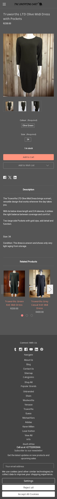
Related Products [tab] (28, 261)
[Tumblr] (15, 349)
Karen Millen (28, 426)
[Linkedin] (15, 177)
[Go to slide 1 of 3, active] (22, 315)
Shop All (29, 382)
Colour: (28, 120)
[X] (9, 177)
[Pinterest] (41, 349)
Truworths (28, 409)
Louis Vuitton (28, 431)
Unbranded (28, 391)
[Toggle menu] (4, 4)
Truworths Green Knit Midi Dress (14, 303)
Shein (28, 396)
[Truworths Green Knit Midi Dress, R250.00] (14, 284)
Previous (4, 289)
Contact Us (28, 369)
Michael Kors (28, 418)
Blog (28, 364)
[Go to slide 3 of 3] (32, 315)
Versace (29, 404)
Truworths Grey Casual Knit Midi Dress (39, 305)
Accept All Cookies (28, 494)
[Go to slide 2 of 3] (27, 315)
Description (28, 189)
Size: (28, 134)
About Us (28, 360)
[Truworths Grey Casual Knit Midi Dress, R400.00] (39, 284)
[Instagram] (20, 349)
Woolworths (28, 400)
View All (28, 435)
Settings (28, 480)
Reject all (28, 487)
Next (50, 289)
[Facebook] (4, 177)
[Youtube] (31, 349)
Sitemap (28, 373)
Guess (28, 413)
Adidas (28, 422)
